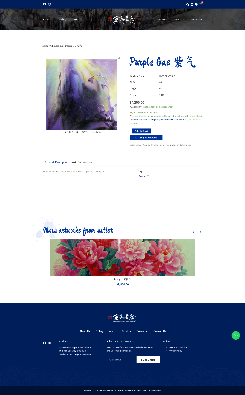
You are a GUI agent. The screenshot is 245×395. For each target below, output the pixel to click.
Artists (77, 19)
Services (162, 19)
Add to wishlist (148, 137)
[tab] (56, 162)
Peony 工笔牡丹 (122, 279)
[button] (187, 4)
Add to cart (141, 130)
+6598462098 (140, 119)
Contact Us (196, 19)
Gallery (63, 19)
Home (45, 45)
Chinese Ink (56, 45)
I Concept (157, 390)
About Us (47, 19)
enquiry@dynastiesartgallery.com (167, 119)
